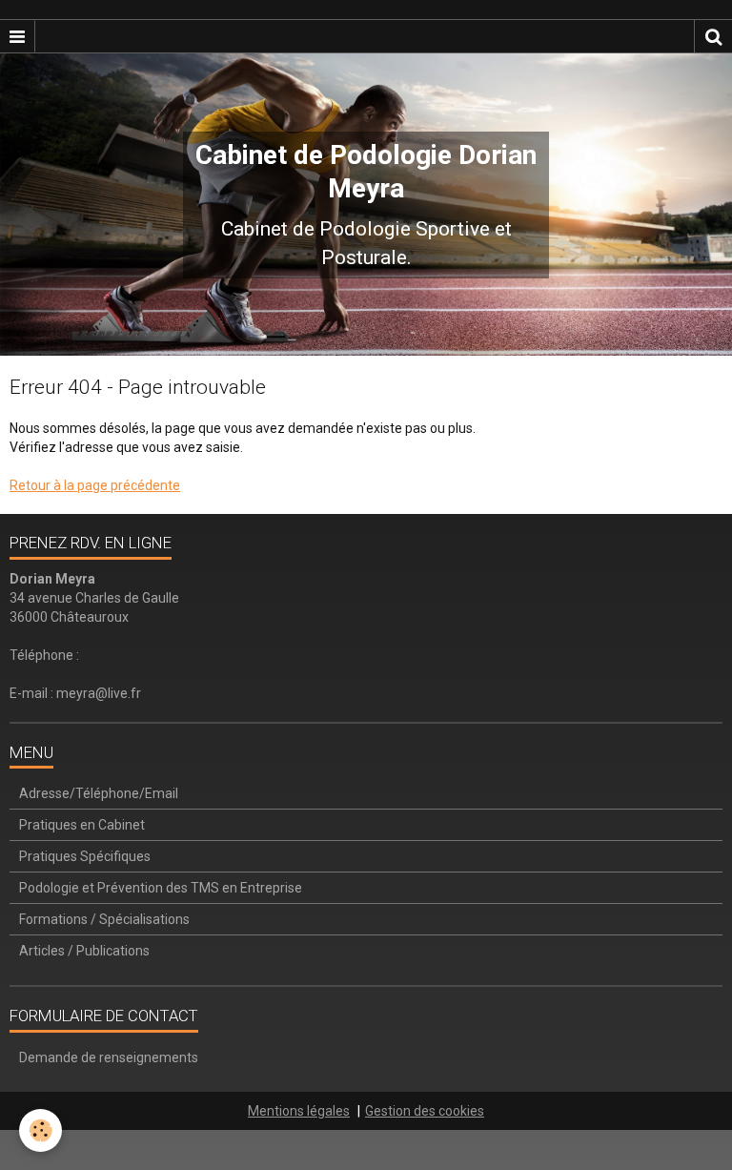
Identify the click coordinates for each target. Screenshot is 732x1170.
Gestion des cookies (424, 1111)
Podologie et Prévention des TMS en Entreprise (160, 887)
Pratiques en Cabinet (82, 824)
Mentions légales (299, 1111)
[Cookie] (40, 1130)
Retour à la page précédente (95, 485)
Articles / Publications (84, 950)
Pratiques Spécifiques (85, 856)
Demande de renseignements (108, 1057)
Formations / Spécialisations (104, 919)
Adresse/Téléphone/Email (98, 793)
